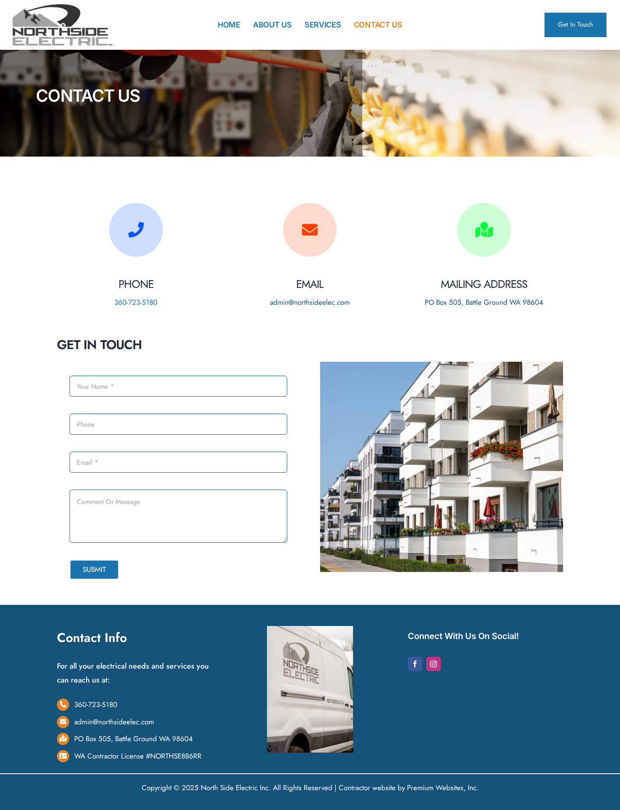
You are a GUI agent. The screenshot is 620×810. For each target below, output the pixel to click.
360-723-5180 (135, 302)
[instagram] (433, 664)
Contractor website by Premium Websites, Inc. (409, 788)
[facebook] (415, 664)
